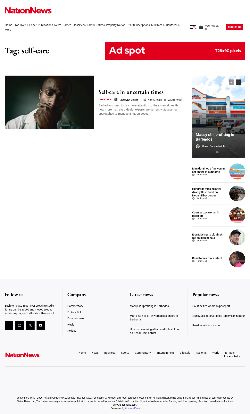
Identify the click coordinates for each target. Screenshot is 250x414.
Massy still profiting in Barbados (149, 306)
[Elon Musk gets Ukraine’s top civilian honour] (237, 237)
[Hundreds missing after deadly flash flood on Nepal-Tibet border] (237, 194)
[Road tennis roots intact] (237, 259)
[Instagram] (19, 325)
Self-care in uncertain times (131, 92)
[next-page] (238, 82)
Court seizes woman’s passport (211, 306)
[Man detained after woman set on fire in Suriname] (237, 171)
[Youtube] (41, 325)
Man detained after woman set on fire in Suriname (209, 170)
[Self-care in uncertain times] (49, 102)
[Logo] (32, 355)
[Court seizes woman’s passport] (237, 215)
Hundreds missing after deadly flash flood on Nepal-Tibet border (206, 192)
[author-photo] (116, 99)
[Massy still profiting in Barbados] (218, 117)
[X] (30, 325)
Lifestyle (105, 99)
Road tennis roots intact (207, 258)
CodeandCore (132, 408)
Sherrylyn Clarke (129, 100)
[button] (193, 27)
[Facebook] (9, 325)
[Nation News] (28, 10)
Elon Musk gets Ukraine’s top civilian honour (207, 236)
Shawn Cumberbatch (213, 146)
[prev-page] (231, 82)
